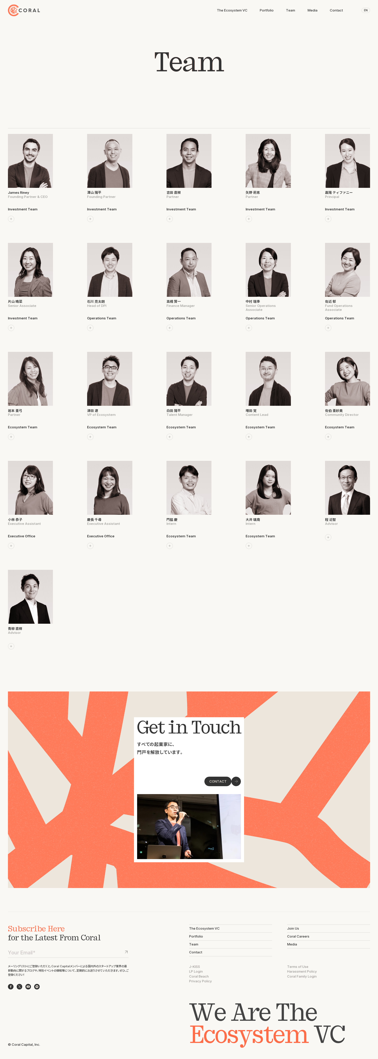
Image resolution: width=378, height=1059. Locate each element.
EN (366, 10)
